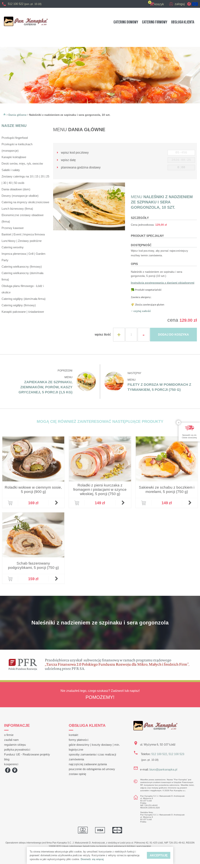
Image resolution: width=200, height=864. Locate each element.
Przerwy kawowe (13, 228)
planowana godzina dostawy (80, 167)
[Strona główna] (4, 114)
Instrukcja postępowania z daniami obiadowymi (162, 282)
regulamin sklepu (15, 744)
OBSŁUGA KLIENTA (182, 22)
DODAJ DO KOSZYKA (173, 334)
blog (6, 759)
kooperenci (11, 764)
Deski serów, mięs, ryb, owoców (22, 163)
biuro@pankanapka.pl (163, 769)
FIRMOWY (154, 22)
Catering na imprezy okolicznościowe (25, 202)
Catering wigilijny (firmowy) (19, 305)
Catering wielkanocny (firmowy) (22, 266)
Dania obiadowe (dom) (16, 189)
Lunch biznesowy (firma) (17, 208)
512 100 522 (24, 3)
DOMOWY (125, 22)
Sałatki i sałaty (11, 170)
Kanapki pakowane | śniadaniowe (23, 311)
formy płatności (78, 739)
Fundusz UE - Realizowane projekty (27, 754)
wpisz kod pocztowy (74, 152)
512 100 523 (176, 754)
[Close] (178, 422)
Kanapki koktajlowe (14, 157)
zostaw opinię (77, 774)
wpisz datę (68, 160)
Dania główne (17, 114)
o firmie (8, 735)
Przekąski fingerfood (15, 137)
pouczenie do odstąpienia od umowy (92, 769)
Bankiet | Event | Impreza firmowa (23, 234)
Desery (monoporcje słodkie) (20, 195)
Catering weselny (13, 247)
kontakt (73, 735)
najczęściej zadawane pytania (88, 764)
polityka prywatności (17, 749)
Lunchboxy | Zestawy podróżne (22, 240)
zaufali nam (11, 739)
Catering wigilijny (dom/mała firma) (24, 298)
